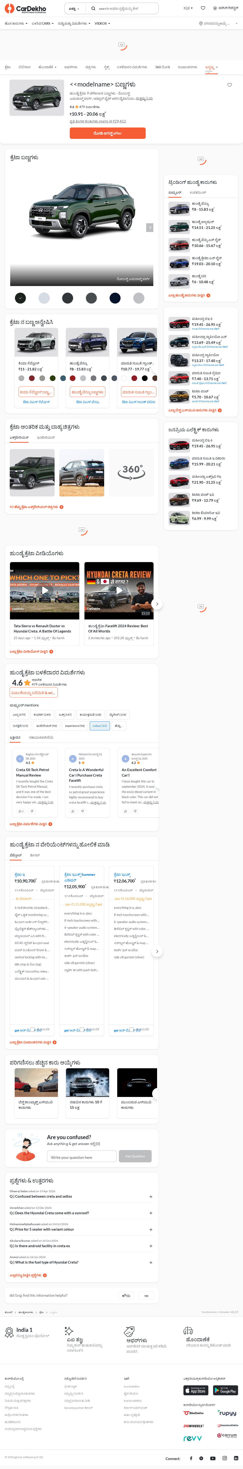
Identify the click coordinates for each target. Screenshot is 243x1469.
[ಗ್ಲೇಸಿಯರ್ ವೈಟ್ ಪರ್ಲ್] (21, 378)
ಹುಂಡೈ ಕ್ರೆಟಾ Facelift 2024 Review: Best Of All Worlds (118, 628)
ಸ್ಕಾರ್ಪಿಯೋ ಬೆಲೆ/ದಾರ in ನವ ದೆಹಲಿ (208, 365)
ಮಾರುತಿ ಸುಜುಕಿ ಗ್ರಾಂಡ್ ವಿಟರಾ (141, 363)
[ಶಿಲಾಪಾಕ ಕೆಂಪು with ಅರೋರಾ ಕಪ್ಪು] (32, 378)
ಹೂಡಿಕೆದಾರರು (13, 1422)
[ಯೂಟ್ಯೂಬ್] (212, 1459)
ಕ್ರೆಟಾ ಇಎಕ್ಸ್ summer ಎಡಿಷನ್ (80, 877)
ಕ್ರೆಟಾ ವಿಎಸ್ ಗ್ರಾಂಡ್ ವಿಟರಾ (138, 402)
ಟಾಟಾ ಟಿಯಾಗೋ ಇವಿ (206, 513)
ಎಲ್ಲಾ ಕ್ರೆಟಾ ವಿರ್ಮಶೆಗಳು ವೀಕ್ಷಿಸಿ (28, 824)
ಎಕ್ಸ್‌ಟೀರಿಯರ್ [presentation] (19, 437)
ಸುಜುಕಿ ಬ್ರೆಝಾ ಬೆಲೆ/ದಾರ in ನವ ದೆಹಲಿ (209, 383)
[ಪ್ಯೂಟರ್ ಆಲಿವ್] (53, 378)
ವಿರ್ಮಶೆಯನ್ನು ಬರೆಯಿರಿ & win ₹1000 (34, 692)
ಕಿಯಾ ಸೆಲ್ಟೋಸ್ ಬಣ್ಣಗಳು (37, 392)
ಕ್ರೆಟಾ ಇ (20, 874)
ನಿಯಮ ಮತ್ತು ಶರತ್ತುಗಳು (18, 1400)
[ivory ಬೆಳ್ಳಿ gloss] (42, 378)
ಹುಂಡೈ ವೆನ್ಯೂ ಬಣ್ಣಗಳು (87, 392)
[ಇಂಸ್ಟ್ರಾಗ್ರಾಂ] (225, 1459)
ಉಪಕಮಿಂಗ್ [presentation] (198, 192)
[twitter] (201, 1459)
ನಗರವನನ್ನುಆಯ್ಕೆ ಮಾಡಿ (219, 23)
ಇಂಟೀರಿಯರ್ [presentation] (46, 437)
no (146, 1295)
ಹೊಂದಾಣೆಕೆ (43, 1029)
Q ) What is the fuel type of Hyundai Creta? (44, 1262)
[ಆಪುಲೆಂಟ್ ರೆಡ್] (134, 378)
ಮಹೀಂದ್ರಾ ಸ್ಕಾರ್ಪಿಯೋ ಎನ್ (209, 337)
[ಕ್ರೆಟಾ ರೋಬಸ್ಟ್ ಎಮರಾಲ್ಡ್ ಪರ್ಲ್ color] (20, 298)
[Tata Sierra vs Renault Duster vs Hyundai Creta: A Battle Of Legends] (44, 590)
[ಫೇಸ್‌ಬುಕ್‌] (191, 1459)
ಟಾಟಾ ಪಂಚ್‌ (200, 391)
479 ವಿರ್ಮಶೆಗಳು (89, 107)
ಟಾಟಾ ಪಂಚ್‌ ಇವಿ (203, 494)
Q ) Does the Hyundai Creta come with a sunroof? (49, 1213)
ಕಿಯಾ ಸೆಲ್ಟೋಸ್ (29, 363)
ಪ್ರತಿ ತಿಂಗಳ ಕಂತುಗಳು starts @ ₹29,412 (98, 121)
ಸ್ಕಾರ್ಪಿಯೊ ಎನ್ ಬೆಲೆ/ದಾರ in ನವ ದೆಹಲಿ (210, 346)
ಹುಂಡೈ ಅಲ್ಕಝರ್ (203, 222)
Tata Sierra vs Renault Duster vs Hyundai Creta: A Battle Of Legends (42, 628)
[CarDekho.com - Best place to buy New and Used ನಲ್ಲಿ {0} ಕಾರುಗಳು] (25, 9)
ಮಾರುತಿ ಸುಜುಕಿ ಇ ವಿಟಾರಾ (208, 458)
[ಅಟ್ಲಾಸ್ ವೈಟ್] (83, 378)
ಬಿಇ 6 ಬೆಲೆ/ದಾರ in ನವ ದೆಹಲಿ (205, 328)
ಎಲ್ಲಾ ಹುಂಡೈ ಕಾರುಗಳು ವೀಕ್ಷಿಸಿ (186, 295)
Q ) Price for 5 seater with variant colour (42, 1229)
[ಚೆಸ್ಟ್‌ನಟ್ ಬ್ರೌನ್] (155, 378)
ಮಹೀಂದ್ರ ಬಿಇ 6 (202, 319)
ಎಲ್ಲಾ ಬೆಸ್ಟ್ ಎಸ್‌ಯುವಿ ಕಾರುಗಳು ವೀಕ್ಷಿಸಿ (192, 410)
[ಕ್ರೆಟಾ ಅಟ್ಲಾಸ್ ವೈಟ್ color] (139, 298)
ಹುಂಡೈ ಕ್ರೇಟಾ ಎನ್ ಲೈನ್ (207, 258)
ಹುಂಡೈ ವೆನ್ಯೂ (78, 363)
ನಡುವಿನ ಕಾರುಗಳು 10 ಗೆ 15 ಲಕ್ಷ (86, 1105)
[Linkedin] (236, 1459)
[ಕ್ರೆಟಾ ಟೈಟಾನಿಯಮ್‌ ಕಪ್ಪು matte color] (68, 298)
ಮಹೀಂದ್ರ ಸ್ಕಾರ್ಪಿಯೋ (205, 355)
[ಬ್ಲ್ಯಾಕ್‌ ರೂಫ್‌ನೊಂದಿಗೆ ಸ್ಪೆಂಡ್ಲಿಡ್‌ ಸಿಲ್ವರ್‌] (145, 378)
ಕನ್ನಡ (187, 7)
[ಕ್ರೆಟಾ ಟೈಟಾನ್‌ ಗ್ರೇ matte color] (91, 298)
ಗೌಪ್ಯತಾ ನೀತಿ (11, 1408)
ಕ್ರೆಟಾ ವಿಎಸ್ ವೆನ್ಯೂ (87, 402)
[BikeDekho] (193, 1413)
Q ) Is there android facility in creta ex (40, 1246)
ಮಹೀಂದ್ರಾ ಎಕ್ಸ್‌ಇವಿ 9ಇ (206, 476)
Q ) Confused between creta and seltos (41, 1196)
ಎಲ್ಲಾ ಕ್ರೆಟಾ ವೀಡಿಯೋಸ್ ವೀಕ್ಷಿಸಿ (29, 651)
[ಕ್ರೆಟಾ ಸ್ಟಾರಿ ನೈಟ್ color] (115, 298)
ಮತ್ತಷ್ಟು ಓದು (144, 98)
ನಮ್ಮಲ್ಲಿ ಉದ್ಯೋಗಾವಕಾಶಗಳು (20, 1393)
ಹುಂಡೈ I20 (199, 276)
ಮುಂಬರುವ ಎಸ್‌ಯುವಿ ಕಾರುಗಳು (136, 1105)
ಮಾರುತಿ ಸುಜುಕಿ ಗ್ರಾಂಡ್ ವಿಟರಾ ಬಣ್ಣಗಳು (139, 392)
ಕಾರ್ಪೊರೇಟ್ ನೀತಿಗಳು (16, 1415)
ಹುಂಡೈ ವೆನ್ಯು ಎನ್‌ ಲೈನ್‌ (206, 240)
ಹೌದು (126, 1295)
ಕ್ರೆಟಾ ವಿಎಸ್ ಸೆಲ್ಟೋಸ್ (36, 402)
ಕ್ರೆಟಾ (8, 67)
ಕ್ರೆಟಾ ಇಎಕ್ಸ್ (122, 874)
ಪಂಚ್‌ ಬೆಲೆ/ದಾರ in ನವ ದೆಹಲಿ (205, 401)
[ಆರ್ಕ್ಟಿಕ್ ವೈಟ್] (124, 378)
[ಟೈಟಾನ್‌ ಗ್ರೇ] (93, 378)
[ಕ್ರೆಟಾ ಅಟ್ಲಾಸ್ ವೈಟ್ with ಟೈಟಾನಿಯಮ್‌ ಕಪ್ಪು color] (44, 298)
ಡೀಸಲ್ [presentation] (35, 855)
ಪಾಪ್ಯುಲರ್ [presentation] (174, 192)
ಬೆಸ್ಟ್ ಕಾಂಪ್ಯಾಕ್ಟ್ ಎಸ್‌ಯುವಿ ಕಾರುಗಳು (36, 1105)
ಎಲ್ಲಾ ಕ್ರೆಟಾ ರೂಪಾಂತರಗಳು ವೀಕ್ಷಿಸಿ (30, 1042)
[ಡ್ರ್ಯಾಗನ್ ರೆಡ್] (72, 378)
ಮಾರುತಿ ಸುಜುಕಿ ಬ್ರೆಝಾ (206, 373)
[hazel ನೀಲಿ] (104, 378)
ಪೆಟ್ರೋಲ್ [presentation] (16, 855)
